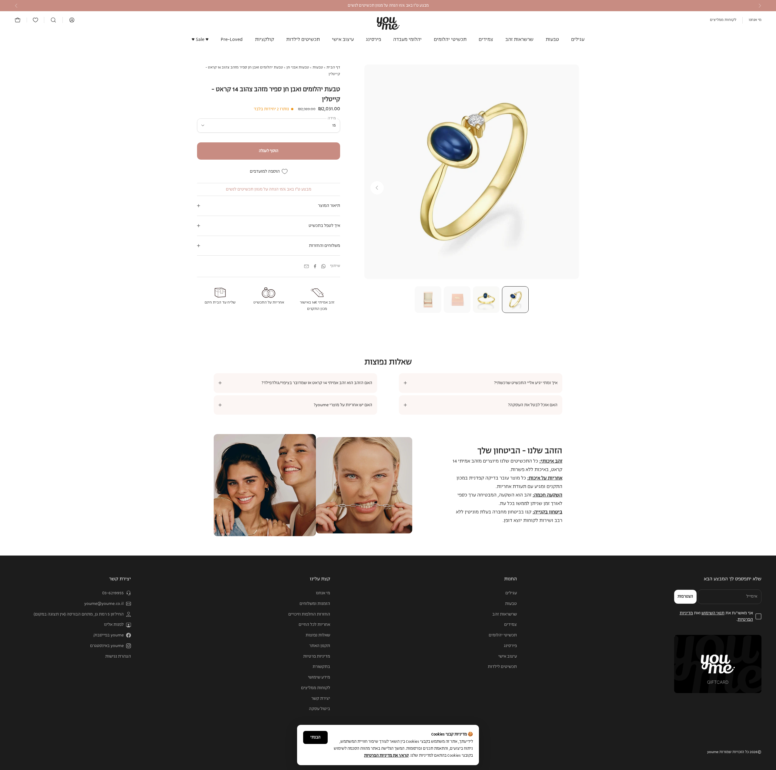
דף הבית (333, 67)
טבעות (552, 40)
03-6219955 (113, 593)
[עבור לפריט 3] (457, 299)
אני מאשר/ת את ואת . (716, 616)
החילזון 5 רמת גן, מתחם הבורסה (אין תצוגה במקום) (79, 614)
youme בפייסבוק (108, 635)
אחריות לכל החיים (314, 624)
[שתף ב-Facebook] (315, 266)
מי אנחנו (755, 20)
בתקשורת (321, 666)
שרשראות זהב (519, 40)
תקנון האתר (319, 646)
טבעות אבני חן (297, 67)
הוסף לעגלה (268, 151)
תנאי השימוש (712, 613)
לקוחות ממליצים (723, 20)
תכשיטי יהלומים (450, 40)
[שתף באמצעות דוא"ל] (306, 266)
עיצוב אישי (343, 40)
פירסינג (373, 40)
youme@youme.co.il (104, 603)
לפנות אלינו (114, 624)
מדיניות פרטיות (316, 656)
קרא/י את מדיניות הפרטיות (386, 755)
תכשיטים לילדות (303, 40)
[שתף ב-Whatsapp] (323, 266)
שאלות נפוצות (318, 635)
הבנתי (315, 737)
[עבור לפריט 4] (428, 299)
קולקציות (264, 40)
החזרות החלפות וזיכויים (309, 614)
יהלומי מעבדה (407, 40)
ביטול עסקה (319, 709)
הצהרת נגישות (118, 656)
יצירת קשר (320, 698)
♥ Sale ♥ (200, 40)
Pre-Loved (232, 40)
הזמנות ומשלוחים (314, 603)
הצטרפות (685, 596)
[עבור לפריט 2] (486, 299)
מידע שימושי (319, 677)
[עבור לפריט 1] (515, 299)
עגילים (577, 40)
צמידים (486, 40)
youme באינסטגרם (107, 646)
